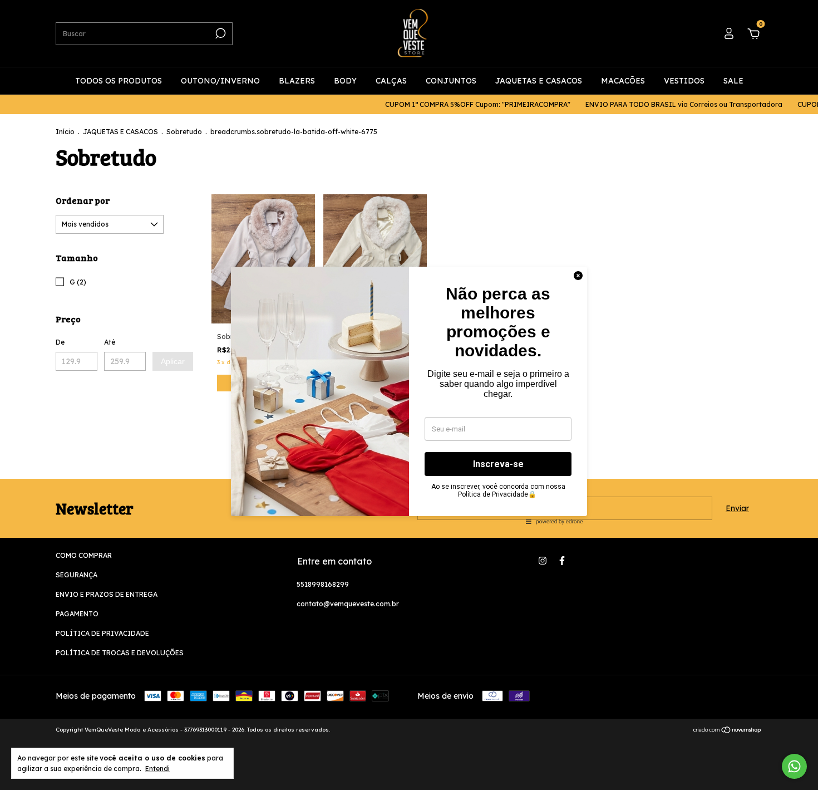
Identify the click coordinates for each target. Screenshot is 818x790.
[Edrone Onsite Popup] (409, 395)
